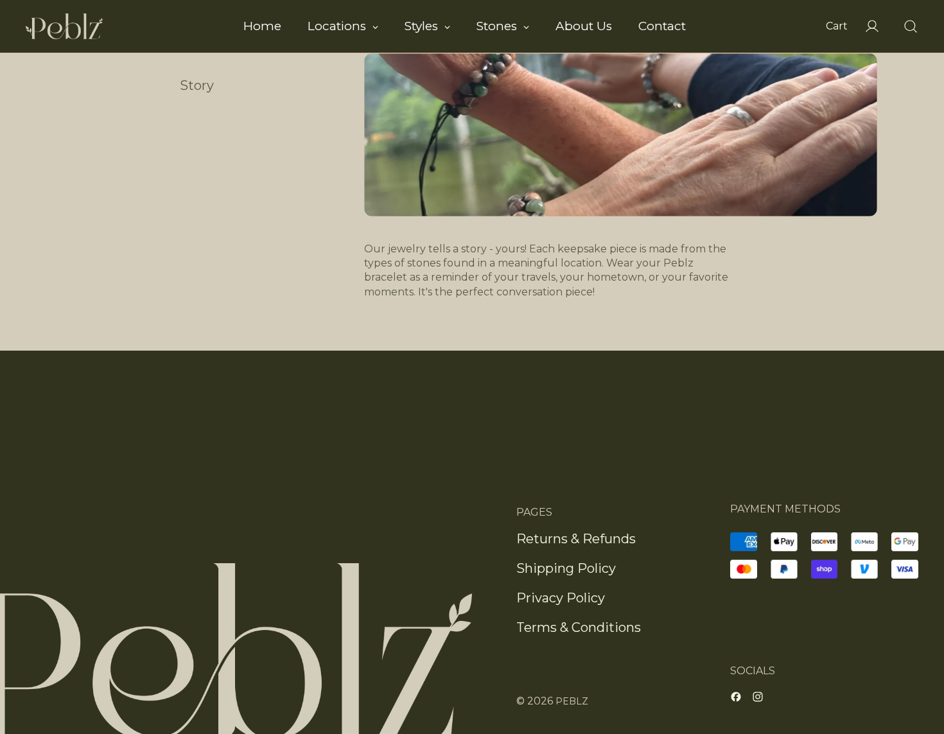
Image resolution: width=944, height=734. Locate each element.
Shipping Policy (566, 568)
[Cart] (833, 26)
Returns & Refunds (576, 538)
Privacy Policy (560, 598)
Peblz (571, 701)
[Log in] (866, 26)
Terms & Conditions (578, 627)
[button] (904, 26)
